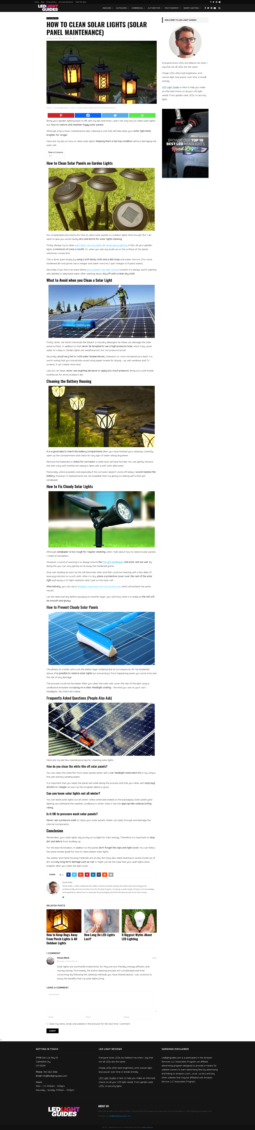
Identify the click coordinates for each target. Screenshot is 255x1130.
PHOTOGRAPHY (172, 8)
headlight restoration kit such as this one (98, 586)
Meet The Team (81, 2)
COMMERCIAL (137, 8)
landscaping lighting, (116, 245)
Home (37, 2)
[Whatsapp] (142, 115)
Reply (154, 958)
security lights (94, 245)
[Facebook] (206, 8)
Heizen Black (63, 958)
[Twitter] (209, 8)
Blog (42, 2)
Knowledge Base (52, 18)
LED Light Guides (170, 87)
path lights (80, 245)
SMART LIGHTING (191, 8)
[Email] (215, 8)
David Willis (53, 38)
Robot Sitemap (147, 1127)
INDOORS (107, 8)
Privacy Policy (51, 2)
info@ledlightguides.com (120, 1116)
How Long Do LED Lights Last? (99, 936)
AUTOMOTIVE (154, 8)
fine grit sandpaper (113, 561)
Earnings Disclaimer (66, 2)
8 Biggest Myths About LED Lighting (137, 936)
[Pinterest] (212, 8)
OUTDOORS (121, 8)
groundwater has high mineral (103, 269)
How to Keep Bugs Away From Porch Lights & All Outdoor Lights (61, 938)
